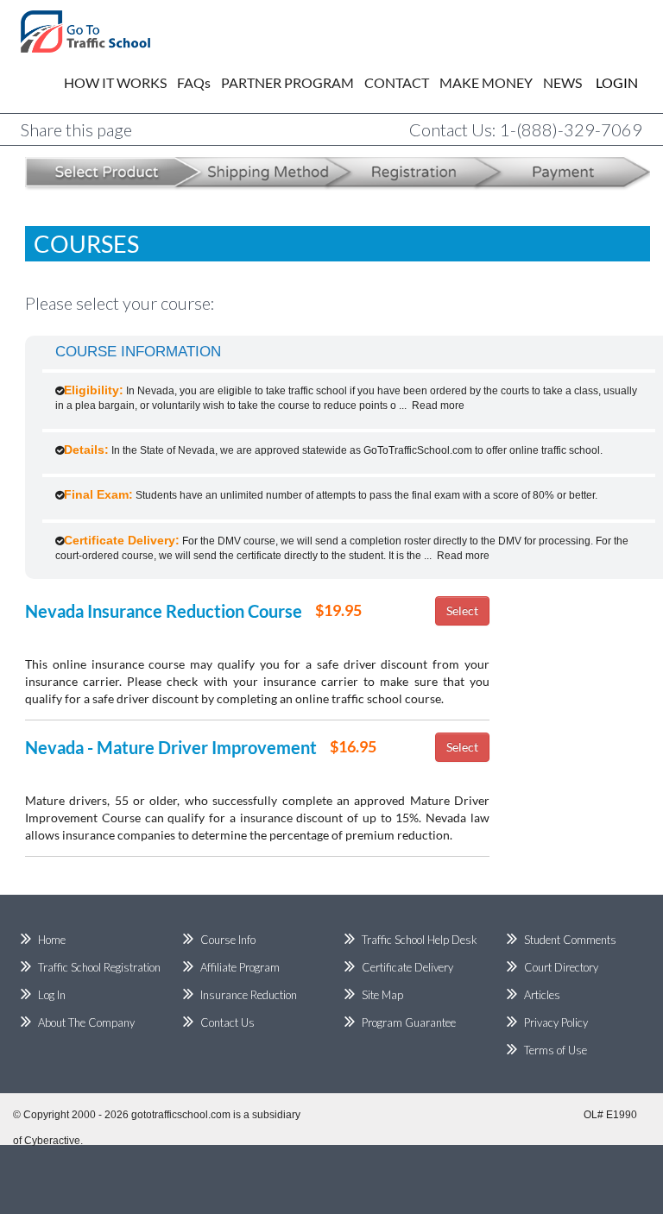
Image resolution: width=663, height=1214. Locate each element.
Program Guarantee (409, 1022)
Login (604, 82)
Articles (542, 995)
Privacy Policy (556, 1022)
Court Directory (561, 967)
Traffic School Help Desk (419, 940)
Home (52, 940)
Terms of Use (555, 1050)
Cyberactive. (53, 1141)
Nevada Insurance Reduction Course (163, 611)
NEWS (562, 82)
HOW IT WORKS (115, 82)
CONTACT (396, 82)
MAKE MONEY (486, 82)
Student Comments (570, 940)
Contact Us (227, 1022)
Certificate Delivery (407, 967)
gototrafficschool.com (180, 1115)
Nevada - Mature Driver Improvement (171, 747)
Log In (52, 995)
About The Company (86, 1022)
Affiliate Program (240, 967)
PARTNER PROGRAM (287, 82)
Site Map (382, 995)
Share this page (76, 129)
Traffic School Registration (99, 967)
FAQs (194, 82)
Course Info (228, 940)
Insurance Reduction (248, 995)
